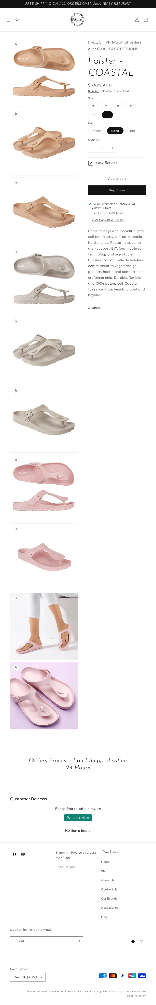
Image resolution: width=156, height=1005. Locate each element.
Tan (134, 131)
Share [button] (96, 307)
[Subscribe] (78, 941)
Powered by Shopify (69, 991)
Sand (115, 131)
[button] (8, 19)
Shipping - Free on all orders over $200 (76, 855)
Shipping (93, 91)
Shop (104, 871)
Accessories (110, 907)
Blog (104, 917)
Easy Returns (65, 867)
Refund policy (93, 991)
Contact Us (109, 889)
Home (105, 862)
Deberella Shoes (47, 991)
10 (96, 115)
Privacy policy (113, 991)
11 (107, 115)
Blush (98, 131)
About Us (107, 880)
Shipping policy (136, 995)
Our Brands (109, 898)
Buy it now (117, 190)
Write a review (78, 817)
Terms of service (136, 991)
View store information (108, 219)
